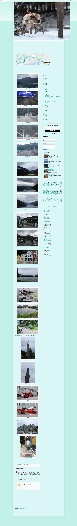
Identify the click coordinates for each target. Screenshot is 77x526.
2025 (45, 118)
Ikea (53, 190)
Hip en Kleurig (46, 247)
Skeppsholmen (47, 95)
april (45, 90)
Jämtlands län (45, 191)
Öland (58, 184)
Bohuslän (52, 192)
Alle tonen (50, 255)
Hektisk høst (46, 222)
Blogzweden (22, 484)
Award (51, 199)
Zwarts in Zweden (47, 210)
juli (45, 94)
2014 (45, 80)
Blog (18, 40)
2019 (45, 110)
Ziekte (60, 205)
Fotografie (48, 201)
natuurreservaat (59, 198)
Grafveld (53, 201)
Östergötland (45, 185)
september (46, 105)
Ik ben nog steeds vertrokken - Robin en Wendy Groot (52, 96)
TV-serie (50, 183)
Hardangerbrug (32, 69)
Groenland (56, 201)
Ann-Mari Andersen (47, 221)
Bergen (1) (46, 100)
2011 (45, 77)
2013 (45, 79)
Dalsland (49, 186)
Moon (19, 471)
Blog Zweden (20, 4)
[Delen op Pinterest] (28, 464)
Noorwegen (45, 183)
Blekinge (53, 186)
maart (46, 89)
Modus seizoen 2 (47, 97)
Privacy (43, 40)
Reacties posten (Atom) (23, 508)
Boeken (45, 182)
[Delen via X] (26, 464)
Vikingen (59, 191)
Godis (50, 201)
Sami (55, 191)
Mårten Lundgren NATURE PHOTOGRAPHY (46, 230)
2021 (45, 113)
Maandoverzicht (45, 198)
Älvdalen (55, 206)
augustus (46, 104)
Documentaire (58, 193)
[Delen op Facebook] (27, 464)
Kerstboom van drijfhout (51, 174)
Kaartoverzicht (37, 40)
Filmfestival (55, 200)
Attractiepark (47, 199)
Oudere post (38, 506)
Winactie (57, 205)
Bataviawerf (54, 199)
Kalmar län (44, 194)
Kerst (49, 191)
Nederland (45, 193)
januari (46, 86)
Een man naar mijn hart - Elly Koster (50, 101)
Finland (59, 189)
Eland (48, 197)
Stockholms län (57, 185)
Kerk (55, 183)
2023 (45, 115)
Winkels (44, 190)
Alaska (44, 199)
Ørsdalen (49, 164)
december (46, 109)
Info (15, 40)
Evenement (52, 197)
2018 (45, 85)
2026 (45, 119)
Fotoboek (59, 197)
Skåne (53, 184)
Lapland (51, 185)
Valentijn (51, 205)
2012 (45, 78)
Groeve (60, 201)
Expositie (52, 200)
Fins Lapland (60, 192)
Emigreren (45, 200)
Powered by (50, 133)
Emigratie (56, 192)
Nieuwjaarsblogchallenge (47, 189)
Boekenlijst (32, 40)
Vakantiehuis (54, 189)
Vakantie (48, 192)
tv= (52, 206)
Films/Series (22, 40)
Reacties (20, 482)
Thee (44, 205)
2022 (45, 114)
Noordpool (49, 198)
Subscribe (52, 130)
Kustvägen (53, 194)
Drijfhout (61, 199)
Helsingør (49, 159)
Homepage (28, 506)
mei (45, 91)
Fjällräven (59, 200)
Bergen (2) (46, 102)
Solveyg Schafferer (29, 457)
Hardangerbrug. (28, 88)
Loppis (44, 186)
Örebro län (58, 186)
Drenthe (58, 199)
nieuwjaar (50, 206)
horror (44, 206)
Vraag (54, 205)
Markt (52, 191)
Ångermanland (59, 206)
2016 (45, 83)
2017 (45, 84)
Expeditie (56, 197)
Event (48, 200)
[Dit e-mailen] (24, 464)
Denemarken (57, 182)
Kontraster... (46, 231)
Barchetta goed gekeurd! (47, 240)
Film (51, 182)
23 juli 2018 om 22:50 (29, 484)
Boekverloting (45, 197)
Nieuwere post (18, 506)
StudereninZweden (50, 193)
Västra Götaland (58, 194)
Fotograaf (44, 201)
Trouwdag (48, 205)
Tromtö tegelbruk (50, 169)
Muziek (27, 40)
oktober (46, 106)
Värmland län (53, 198)
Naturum (44, 192)
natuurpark (47, 206)
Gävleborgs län (49, 190)
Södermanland (58, 190)
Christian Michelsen (29, 359)
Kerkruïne (49, 194)
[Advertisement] (52, 53)
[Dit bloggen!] (25, 464)
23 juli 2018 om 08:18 (23, 471)
